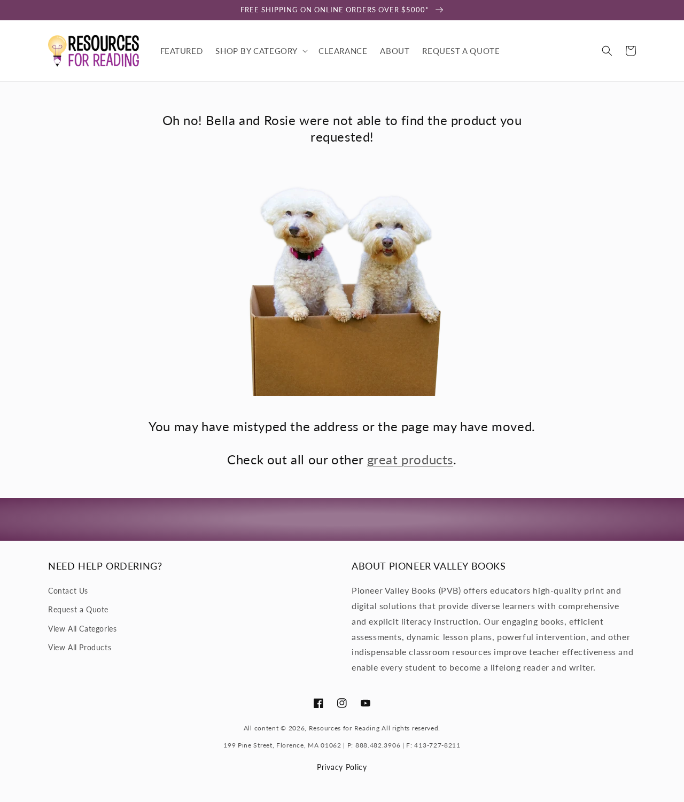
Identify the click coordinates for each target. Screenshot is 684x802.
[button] (260, 51)
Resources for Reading (344, 728)
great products (410, 459)
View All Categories (82, 628)
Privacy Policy (342, 767)
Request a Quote (78, 609)
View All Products (79, 647)
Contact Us (68, 590)
